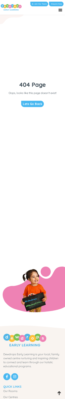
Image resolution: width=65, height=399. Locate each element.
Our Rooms (10, 391)
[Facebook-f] (6, 376)
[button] (60, 10)
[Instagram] (14, 376)
